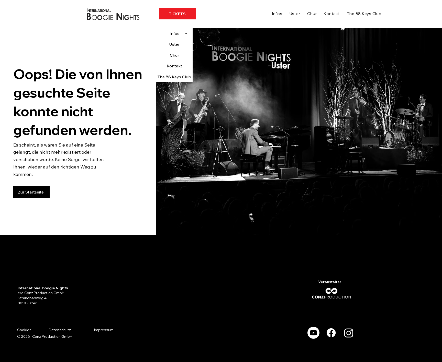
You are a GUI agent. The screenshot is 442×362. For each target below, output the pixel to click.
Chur (174, 55)
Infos (174, 33)
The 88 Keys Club (174, 76)
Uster (174, 44)
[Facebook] (331, 333)
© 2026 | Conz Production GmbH (44, 336)
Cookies (24, 330)
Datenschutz (60, 330)
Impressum (104, 330)
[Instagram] (349, 333)
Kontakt (174, 65)
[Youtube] (313, 333)
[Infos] (186, 33)
